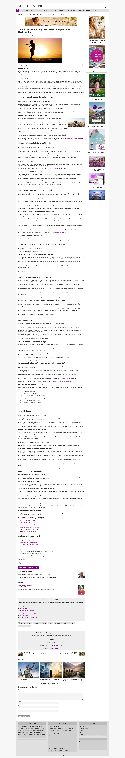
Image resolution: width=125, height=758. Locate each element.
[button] (19, 65)
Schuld (65, 623)
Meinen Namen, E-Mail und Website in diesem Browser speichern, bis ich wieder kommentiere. (40, 713)
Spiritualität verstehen (25, 606)
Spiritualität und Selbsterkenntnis (27, 520)
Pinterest (81, 748)
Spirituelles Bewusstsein (25, 608)
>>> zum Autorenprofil (23, 578)
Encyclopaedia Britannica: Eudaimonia (28, 542)
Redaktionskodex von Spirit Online (55, 733)
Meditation (53, 10)
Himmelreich (36, 623)
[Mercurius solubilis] (28, 670)
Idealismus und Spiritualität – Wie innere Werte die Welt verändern (31, 730)
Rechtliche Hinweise (83, 726)
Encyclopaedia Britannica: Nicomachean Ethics (30, 544)
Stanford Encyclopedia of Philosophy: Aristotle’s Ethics (32, 539)
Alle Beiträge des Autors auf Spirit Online (28, 567)
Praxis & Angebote (87, 10)
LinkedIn (81, 745)
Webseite (20, 709)
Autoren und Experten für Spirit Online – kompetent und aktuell (61, 728)
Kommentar (20, 691)
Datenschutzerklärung (83, 728)
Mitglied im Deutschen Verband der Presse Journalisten (59, 750)
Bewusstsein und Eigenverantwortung (62, 381)
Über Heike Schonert (53, 737)
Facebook (81, 741)
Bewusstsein (46, 10)
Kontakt (50, 744)
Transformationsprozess (24, 625)
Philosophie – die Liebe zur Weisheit (28, 522)
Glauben (29, 623)
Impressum (81, 730)
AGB (80, 732)
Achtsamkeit (60, 10)
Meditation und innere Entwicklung (27, 610)
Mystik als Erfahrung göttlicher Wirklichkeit (30, 527)
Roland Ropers (58, 623)
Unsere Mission (29, 10)
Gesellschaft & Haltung (70, 10)
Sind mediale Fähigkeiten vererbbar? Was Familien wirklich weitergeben (32, 732)
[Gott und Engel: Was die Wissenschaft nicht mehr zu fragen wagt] (51, 670)
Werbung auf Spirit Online (54, 726)
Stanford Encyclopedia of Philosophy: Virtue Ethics (31, 540)
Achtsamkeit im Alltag (24, 612)
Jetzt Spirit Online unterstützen (52, 648)
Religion (50, 623)
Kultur (79, 10)
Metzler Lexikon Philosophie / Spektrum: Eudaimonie (32, 546)
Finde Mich (51, 746)
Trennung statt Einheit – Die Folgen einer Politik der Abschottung (30, 726)
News (24, 10)
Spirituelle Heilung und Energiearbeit (28, 613)
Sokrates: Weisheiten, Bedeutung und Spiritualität (55, 168)
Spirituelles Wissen (24, 615)
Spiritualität (37, 10)
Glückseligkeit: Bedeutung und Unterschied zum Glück (66, 94)
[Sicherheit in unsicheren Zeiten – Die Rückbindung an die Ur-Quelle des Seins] (74, 670)
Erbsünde (23, 623)
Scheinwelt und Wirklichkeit (59, 232)
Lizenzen (81, 734)
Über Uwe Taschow (52, 740)
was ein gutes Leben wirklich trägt (74, 138)
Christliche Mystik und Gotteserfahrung (51, 297)
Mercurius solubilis (22, 679)
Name (19, 701)
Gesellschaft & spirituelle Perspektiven (28, 617)
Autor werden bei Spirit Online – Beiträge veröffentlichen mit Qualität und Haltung (62, 731)
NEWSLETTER (60, 7)
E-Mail (19, 705)
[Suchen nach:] (96, 204)
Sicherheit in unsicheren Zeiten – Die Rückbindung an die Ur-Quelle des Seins (73, 680)
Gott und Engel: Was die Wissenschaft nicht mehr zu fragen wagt (50, 680)
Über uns (50, 735)
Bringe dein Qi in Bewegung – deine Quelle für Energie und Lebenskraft (31, 728)
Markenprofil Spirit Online (54, 742)
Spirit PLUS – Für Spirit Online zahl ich (56, 748)
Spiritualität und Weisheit (30, 35)
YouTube (81, 743)
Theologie (71, 623)
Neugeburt (43, 623)
